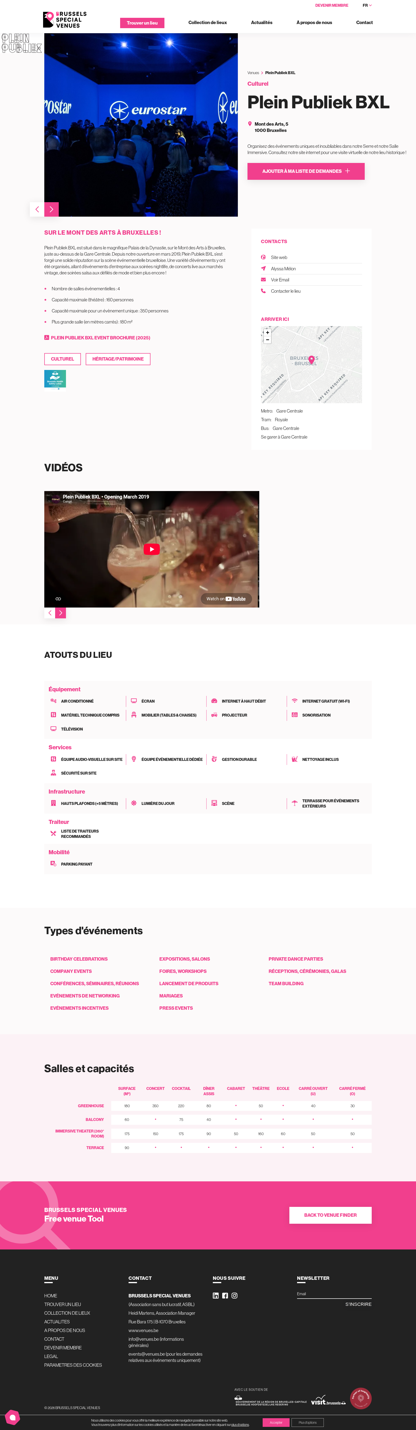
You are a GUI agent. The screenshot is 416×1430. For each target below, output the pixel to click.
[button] (37, 209)
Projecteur (234, 715)
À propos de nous (314, 22)
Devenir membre (331, 5)
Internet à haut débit (244, 701)
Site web (279, 257)
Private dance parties (296, 959)
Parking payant (76, 864)
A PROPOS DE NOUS (64, 1330)
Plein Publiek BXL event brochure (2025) (100, 338)
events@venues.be (147, 1354)
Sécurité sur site (79, 773)
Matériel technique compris (90, 715)
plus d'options (240, 1425)
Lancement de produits (188, 983)
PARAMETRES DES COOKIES (73, 1365)
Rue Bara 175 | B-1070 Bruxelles (157, 1322)
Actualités (262, 22)
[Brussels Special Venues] (64, 20)
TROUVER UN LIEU (62, 1304)
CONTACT (54, 1339)
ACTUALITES (57, 1322)
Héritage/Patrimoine (118, 359)
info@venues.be (144, 1339)
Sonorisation (316, 715)
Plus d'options (308, 1422)
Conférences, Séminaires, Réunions (94, 983)
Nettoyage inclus (320, 759)
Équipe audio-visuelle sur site (92, 759)
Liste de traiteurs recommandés (80, 834)
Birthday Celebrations (79, 959)
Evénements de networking (85, 996)
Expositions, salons (184, 959)
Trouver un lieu (142, 23)
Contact (364, 22)
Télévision (72, 729)
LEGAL (51, 1356)
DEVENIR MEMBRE (63, 1348)
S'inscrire (358, 1304)
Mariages (171, 996)
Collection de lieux (207, 22)
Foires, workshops (183, 971)
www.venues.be (143, 1330)
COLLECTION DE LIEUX (67, 1313)
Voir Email (280, 280)
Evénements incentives (79, 1008)
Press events (176, 1008)
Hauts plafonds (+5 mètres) (89, 803)
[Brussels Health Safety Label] (55, 381)
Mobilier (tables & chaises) (169, 715)
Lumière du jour (158, 803)
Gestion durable (239, 759)
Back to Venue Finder (330, 1215)
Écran (148, 701)
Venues (253, 72)
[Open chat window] (12, 1417)
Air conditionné (77, 701)
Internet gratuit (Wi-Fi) (326, 701)
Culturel (62, 359)
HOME (50, 1296)
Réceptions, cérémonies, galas (307, 971)
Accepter (276, 1422)
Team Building (286, 983)
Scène (228, 803)
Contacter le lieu (286, 291)
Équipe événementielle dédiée (172, 759)
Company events (71, 971)
